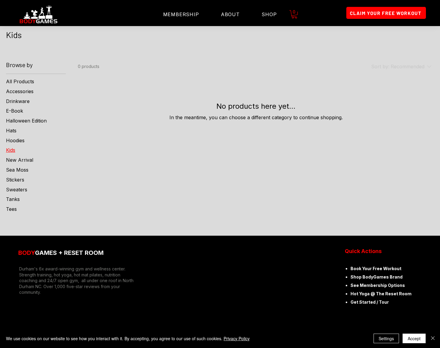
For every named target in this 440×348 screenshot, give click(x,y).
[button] (294, 14)
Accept (414, 338)
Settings (386, 338)
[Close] (432, 338)
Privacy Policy (237, 338)
